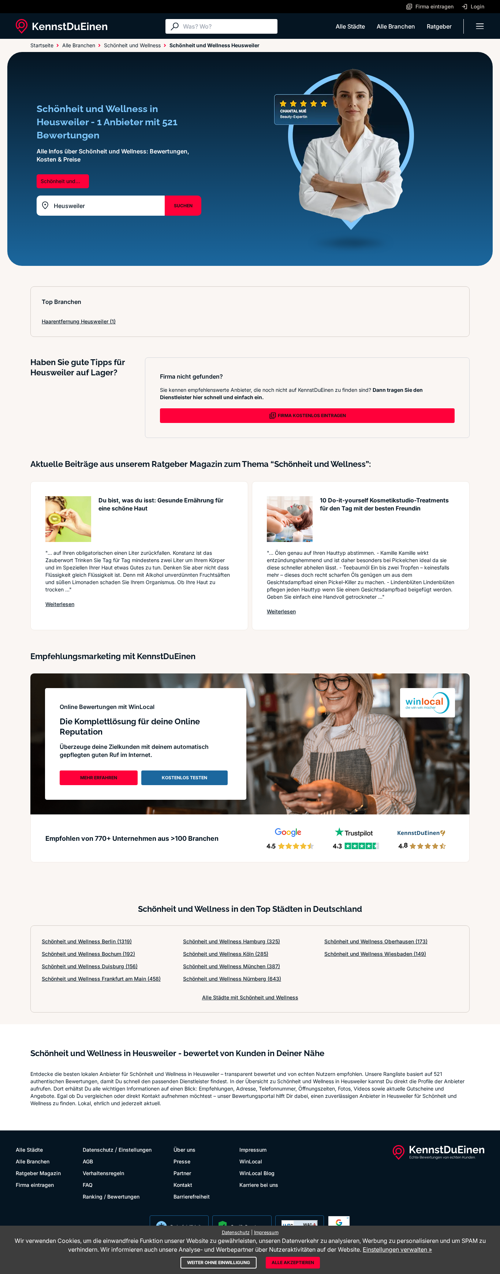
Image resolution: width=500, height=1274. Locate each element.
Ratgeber (439, 26)
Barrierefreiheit (191, 1196)
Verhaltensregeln (103, 1173)
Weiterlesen (59, 604)
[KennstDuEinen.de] (61, 26)
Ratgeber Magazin (38, 1173)
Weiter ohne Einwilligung (218, 1262)
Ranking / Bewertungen (111, 1196)
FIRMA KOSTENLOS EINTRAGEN (312, 415)
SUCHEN (183, 205)
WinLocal (250, 1161)
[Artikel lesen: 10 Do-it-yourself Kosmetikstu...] (290, 519)
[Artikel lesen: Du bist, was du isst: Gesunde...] (68, 519)
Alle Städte (350, 26)
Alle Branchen (396, 26)
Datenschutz (98, 1150)
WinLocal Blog (257, 1173)
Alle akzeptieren (293, 1262)
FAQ (88, 1185)
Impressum (252, 1150)
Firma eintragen (35, 1185)
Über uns (184, 1150)
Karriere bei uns (258, 1185)
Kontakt (182, 1185)
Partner (182, 1173)
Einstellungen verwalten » (397, 1249)
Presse (181, 1161)
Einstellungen (135, 1150)
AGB (88, 1161)
